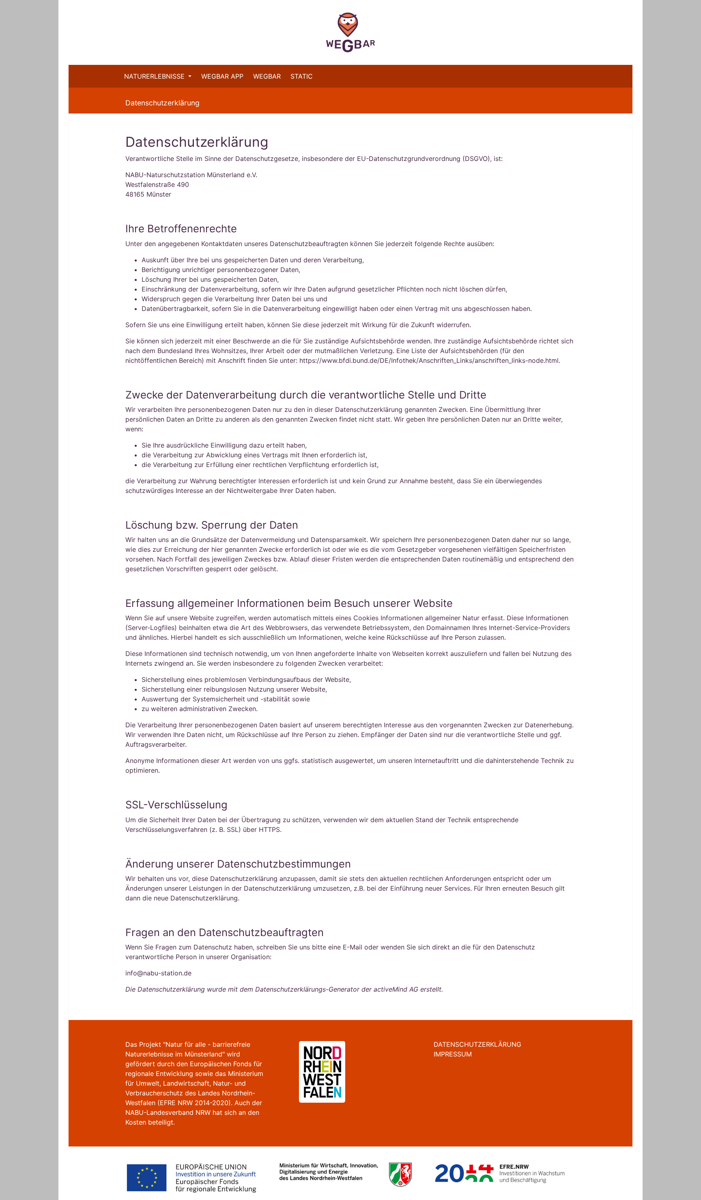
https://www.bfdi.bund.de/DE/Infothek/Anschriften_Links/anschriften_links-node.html (429, 360)
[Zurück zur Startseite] (350, 32)
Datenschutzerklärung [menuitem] (477, 1044)
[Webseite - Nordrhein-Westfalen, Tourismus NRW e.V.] (312, 1071)
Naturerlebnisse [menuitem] (155, 76)
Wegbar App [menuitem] (222, 76)
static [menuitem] (301, 76)
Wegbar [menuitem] (267, 76)
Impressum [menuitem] (453, 1054)
